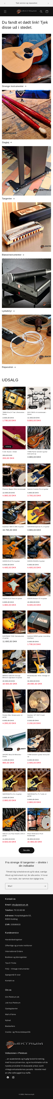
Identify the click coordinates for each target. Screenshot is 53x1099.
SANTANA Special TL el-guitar (38, 526)
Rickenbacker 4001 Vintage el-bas (38, 676)
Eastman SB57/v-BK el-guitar (13, 526)
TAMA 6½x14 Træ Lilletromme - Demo (14, 413)
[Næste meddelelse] (48, 3)
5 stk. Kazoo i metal (10, 452)
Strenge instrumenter (13, 86)
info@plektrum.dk (20, 905)
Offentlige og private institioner (18, 946)
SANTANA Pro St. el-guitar (12, 794)
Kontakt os (9, 981)
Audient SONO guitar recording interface (38, 637)
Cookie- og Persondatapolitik (17, 1032)
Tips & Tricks (10, 963)
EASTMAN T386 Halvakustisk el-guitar (13, 637)
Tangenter (7, 198)
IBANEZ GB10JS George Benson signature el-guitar (12, 676)
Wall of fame (10, 1014)
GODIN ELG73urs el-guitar (12, 598)
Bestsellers (10, 1026)
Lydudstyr (7, 311)
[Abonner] (45, 886)
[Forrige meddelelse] (5, 3)
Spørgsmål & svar (13, 975)
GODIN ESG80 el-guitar (36, 561)
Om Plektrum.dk (12, 997)
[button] (5, 11)
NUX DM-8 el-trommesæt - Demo (37, 413)
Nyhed (8, 1020)
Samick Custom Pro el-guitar (37, 489)
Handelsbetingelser (13, 940)
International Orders (14, 951)
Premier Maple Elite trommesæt (14, 489)
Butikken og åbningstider (16, 957)
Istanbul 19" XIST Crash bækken (36, 716)
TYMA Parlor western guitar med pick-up (37, 453)
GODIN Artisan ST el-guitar (37, 598)
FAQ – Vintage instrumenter (17, 969)
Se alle (26, 850)
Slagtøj (5, 142)
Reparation (7, 367)
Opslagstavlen (11, 1009)
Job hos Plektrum (12, 1003)
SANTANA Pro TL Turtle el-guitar (37, 795)
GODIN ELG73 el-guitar (11, 561)
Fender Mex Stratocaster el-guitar (13, 716)
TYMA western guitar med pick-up (38, 755)
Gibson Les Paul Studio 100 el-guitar (14, 834)
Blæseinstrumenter (11, 255)
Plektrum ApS (29, 1094)
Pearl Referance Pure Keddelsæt (35, 834)
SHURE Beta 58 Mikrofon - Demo (12, 755)
